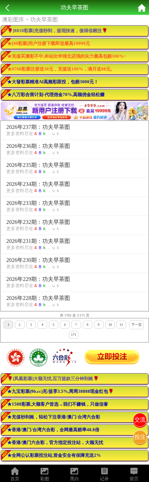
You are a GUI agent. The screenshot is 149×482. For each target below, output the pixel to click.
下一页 (136, 325)
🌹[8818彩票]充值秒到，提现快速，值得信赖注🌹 (57, 30)
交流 (140, 420)
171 (73, 335)
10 (110, 325)
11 (121, 325)
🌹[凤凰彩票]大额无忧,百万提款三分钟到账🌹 (53, 378)
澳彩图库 (13, 19)
